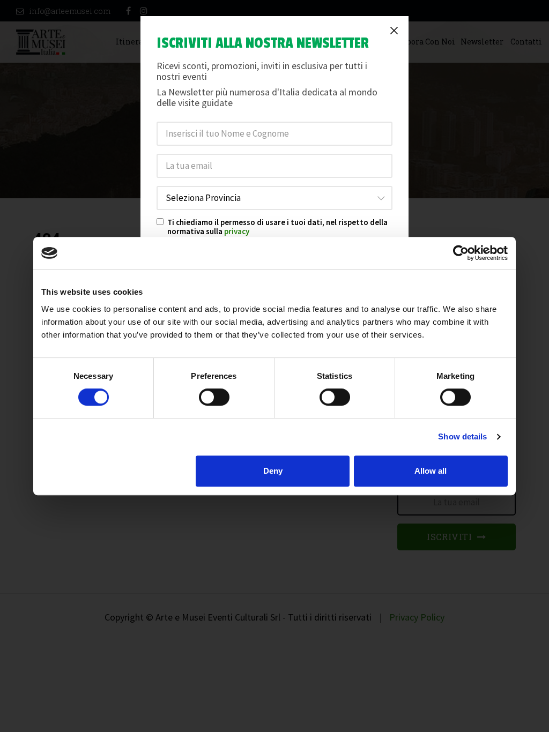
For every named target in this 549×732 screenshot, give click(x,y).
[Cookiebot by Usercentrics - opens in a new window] (461, 253)
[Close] (394, 31)
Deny (273, 470)
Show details (462, 436)
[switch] (214, 397)
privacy (236, 231)
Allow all (430, 470)
